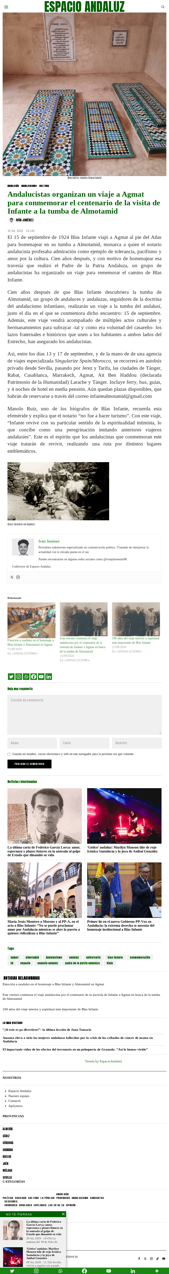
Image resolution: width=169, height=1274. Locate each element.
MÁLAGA (7, 1170)
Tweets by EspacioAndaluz (103, 1061)
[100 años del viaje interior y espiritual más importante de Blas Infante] (136, 619)
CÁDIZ (6, 1136)
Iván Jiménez (25, 220)
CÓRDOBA (8, 1143)
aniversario (93, 957)
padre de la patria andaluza (82, 963)
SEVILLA (7, 1177)
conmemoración (140, 957)
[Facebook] (33, 676)
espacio (25, 963)
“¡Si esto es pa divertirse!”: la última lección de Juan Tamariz (47, 1029)
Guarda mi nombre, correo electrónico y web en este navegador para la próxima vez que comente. (73, 754)
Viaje (110, 963)
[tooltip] (139, 1258)
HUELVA (7, 1157)
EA (12, 963)
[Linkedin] (48, 676)
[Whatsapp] (26, 676)
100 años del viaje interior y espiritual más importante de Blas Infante (50, 1009)
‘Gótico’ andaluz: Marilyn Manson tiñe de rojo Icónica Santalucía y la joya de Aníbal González (122, 849)
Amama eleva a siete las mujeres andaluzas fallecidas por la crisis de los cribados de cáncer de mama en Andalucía (78, 1039)
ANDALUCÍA (13, 186)
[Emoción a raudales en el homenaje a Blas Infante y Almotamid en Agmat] (31, 620)
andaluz (74, 957)
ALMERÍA (8, 1129)
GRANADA (8, 1150)
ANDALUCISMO (29, 186)
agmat (14, 957)
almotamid (32, 957)
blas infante (115, 957)
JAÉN (5, 1164)
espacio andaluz (47, 963)
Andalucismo (54, 957)
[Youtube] (41, 676)
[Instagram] (18, 577)
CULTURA (44, 186)
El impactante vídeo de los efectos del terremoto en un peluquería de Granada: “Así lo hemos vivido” (75, 1049)
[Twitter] (12, 577)
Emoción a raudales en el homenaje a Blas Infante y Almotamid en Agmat (53, 984)
